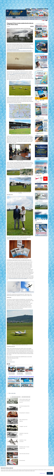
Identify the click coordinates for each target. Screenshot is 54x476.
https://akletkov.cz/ (12, 74)
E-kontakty (46, 9)
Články (14, 17)
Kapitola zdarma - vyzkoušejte (39, 68)
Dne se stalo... (43, 199)
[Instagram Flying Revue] (45, 20)
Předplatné (33, 9)
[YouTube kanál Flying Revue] (43, 20)
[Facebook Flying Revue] (44, 20)
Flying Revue (10, 17)
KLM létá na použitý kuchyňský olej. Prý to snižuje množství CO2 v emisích (28, 373)
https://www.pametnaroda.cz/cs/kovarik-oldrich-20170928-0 (18, 278)
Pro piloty (21, 17)
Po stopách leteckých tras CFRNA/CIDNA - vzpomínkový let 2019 (20, 373)
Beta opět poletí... (22, 460)
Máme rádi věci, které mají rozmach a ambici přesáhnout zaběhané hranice (12, 373)
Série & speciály (26, 17)
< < (11, 397)
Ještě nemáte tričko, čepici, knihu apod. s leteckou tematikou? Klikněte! (21, 376)
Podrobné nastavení (42, 473)
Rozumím (49, 473)
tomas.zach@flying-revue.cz (11, 361)
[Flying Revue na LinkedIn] (47, 20)
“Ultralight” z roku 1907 (23, 426)
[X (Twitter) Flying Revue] (46, 20)
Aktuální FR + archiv (37, 17)
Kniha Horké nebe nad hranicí (24, 453)
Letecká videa (32, 17)
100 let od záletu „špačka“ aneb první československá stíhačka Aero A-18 (24, 401)
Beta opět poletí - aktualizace (24, 412)
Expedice (17, 17)
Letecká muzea (44, 17)
